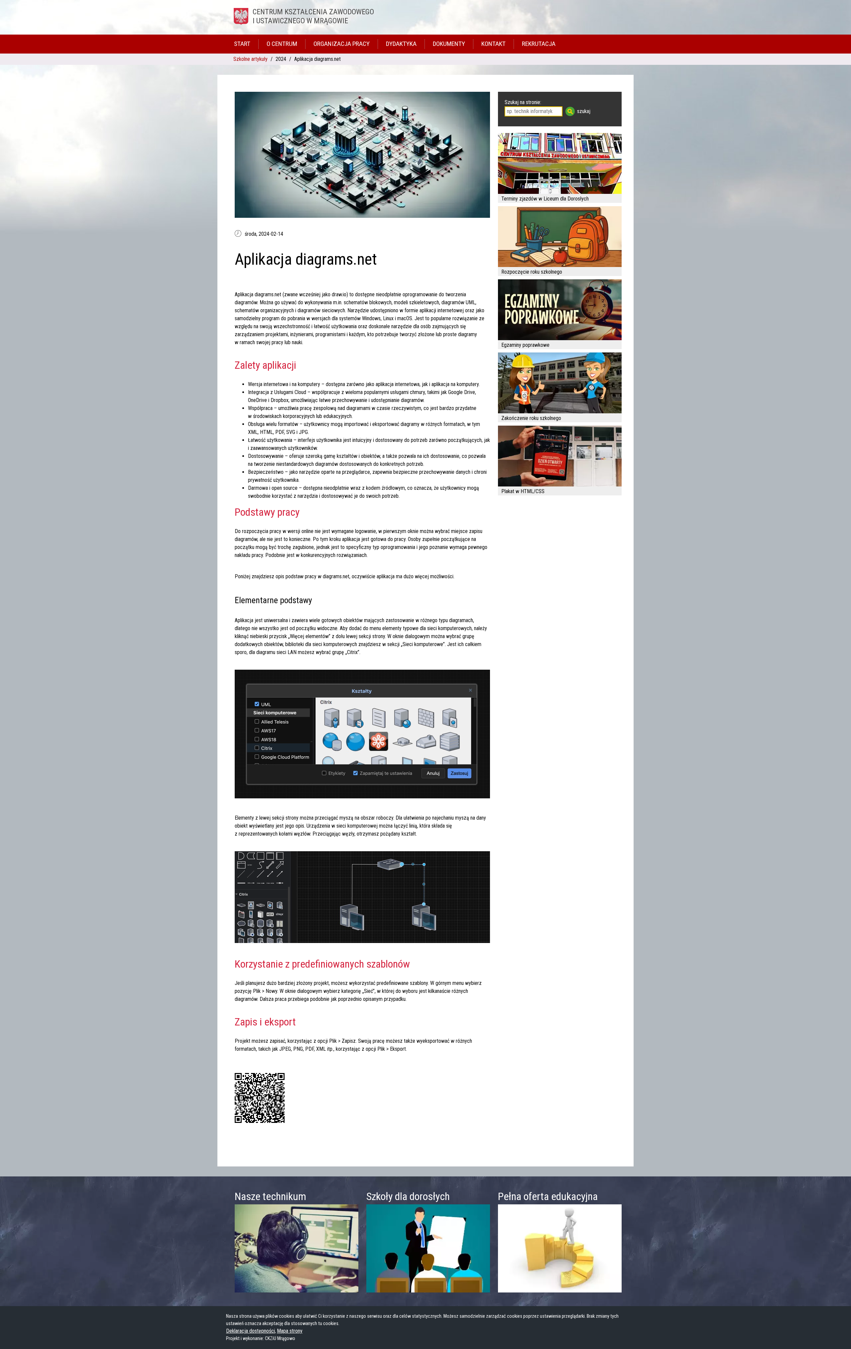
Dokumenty (449, 44)
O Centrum (282, 44)
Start (242, 44)
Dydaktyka (401, 44)
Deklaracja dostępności (250, 1331)
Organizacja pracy (341, 44)
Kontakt (493, 44)
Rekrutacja (538, 44)
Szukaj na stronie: (523, 102)
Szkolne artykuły (250, 59)
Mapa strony (290, 1331)
